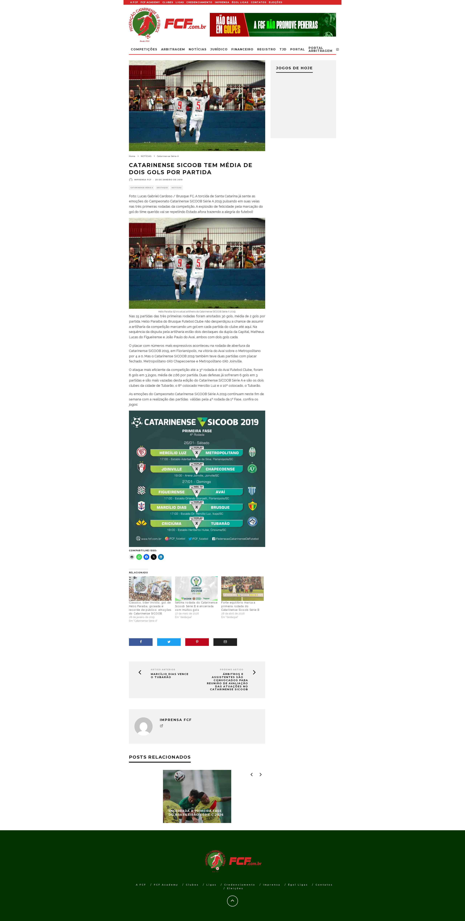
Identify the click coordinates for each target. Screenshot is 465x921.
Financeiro (242, 49)
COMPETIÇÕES (144, 49)
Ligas (180, 2)
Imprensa (222, 2)
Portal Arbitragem (321, 49)
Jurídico (219, 49)
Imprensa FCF (142, 180)
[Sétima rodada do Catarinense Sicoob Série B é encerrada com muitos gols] (196, 588)
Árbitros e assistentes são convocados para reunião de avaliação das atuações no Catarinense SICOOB (227, 682)
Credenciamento (199, 2)
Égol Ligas (240, 2)
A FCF (134, 2)
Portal (297, 49)
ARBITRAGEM (173, 49)
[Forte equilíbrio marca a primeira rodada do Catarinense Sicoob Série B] (242, 588)
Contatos (258, 2)
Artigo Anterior (163, 669)
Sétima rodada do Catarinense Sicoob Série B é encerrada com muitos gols (196, 606)
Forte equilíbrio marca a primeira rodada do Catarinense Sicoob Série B (240, 606)
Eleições (275, 2)
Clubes (167, 2)
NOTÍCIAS (176, 188)
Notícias (198, 49)
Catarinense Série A (141, 188)
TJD (283, 49)
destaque (162, 188)
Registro (266, 49)
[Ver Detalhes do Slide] (273, 24)
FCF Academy (150, 2)
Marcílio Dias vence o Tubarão (170, 676)
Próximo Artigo (231, 669)
